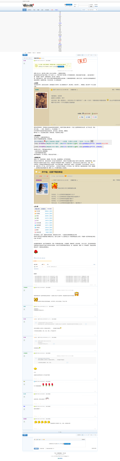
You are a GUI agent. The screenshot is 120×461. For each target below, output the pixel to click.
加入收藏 (27, 1)
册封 (60, 26)
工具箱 (60, 38)
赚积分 (60, 43)
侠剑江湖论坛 (59, 453)
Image (37, 439)
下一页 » (60, 432)
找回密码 (96, 4)
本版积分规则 (94, 448)
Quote (40, 439)
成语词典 (60, 35)
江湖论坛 (23, 53)
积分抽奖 (47, 9)
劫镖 (60, 29)
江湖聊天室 (29, 52)
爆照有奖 (60, 46)
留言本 (60, 41)
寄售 (60, 27)
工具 (60, 33)
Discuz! (66, 456)
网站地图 (64, 453)
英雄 (42, 258)
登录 (41, 66)
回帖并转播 (42, 448)
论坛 (24, 9)
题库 (60, 19)
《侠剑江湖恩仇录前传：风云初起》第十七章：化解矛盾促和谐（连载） (78, 277)
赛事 (60, 17)
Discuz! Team (58, 456)
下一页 (95, 55)
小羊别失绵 (25, 287)
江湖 (52, 9)
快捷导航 (83, 9)
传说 (60, 14)
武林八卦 (34, 52)
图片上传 (60, 47)
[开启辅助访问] (95, 1)
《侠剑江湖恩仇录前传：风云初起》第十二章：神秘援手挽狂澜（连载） (46, 281)
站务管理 (60, 32)
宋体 (36, 258)
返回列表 (79, 55)
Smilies (44, 439)
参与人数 (36, 264)
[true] (97, 10)
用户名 (75, 4)
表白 (40, 258)
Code (42, 439)
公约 (60, 15)
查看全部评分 (36, 268)
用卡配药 (60, 25)
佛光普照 (25, 418)
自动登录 (91, 4)
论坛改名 (60, 50)
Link (39, 439)
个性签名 (60, 51)
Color (36, 439)
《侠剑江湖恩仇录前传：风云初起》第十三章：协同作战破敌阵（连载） (78, 280)
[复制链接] (42, 58)
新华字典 (60, 34)
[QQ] (60, 458)
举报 (95, 316)
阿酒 (24, 406)
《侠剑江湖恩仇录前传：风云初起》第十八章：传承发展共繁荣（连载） (46, 277)
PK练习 (56, 9)
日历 (60, 37)
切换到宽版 (97, 1)
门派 (60, 13)
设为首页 (24, 1)
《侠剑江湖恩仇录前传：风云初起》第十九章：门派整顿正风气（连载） (78, 276)
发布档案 (60, 45)
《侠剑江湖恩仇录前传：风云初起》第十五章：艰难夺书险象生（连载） (78, 279)
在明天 (37, 266)
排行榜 (60, 16)
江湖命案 (60, 23)
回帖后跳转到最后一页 (50, 448)
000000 (38, 258)
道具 (42, 9)
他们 (44, 258)
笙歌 (24, 381)
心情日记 (29, 9)
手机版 (55, 453)
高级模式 (83, 439)
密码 (75, 6)
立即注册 (96, 6)
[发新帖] (25, 55)
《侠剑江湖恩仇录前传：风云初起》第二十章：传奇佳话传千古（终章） (46, 276)
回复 (36, 316)
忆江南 (25, 60)
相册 (38, 9)
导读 (34, 9)
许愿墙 (60, 36)
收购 (60, 28)
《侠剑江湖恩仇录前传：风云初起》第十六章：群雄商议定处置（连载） (46, 279)
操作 (60, 24)
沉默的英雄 (38, 52)
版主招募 (60, 44)
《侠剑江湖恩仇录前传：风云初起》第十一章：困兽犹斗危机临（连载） (78, 281)
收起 (94, 264)
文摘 (60, 18)
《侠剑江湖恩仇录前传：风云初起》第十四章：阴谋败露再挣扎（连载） (46, 280)
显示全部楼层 (48, 60)
